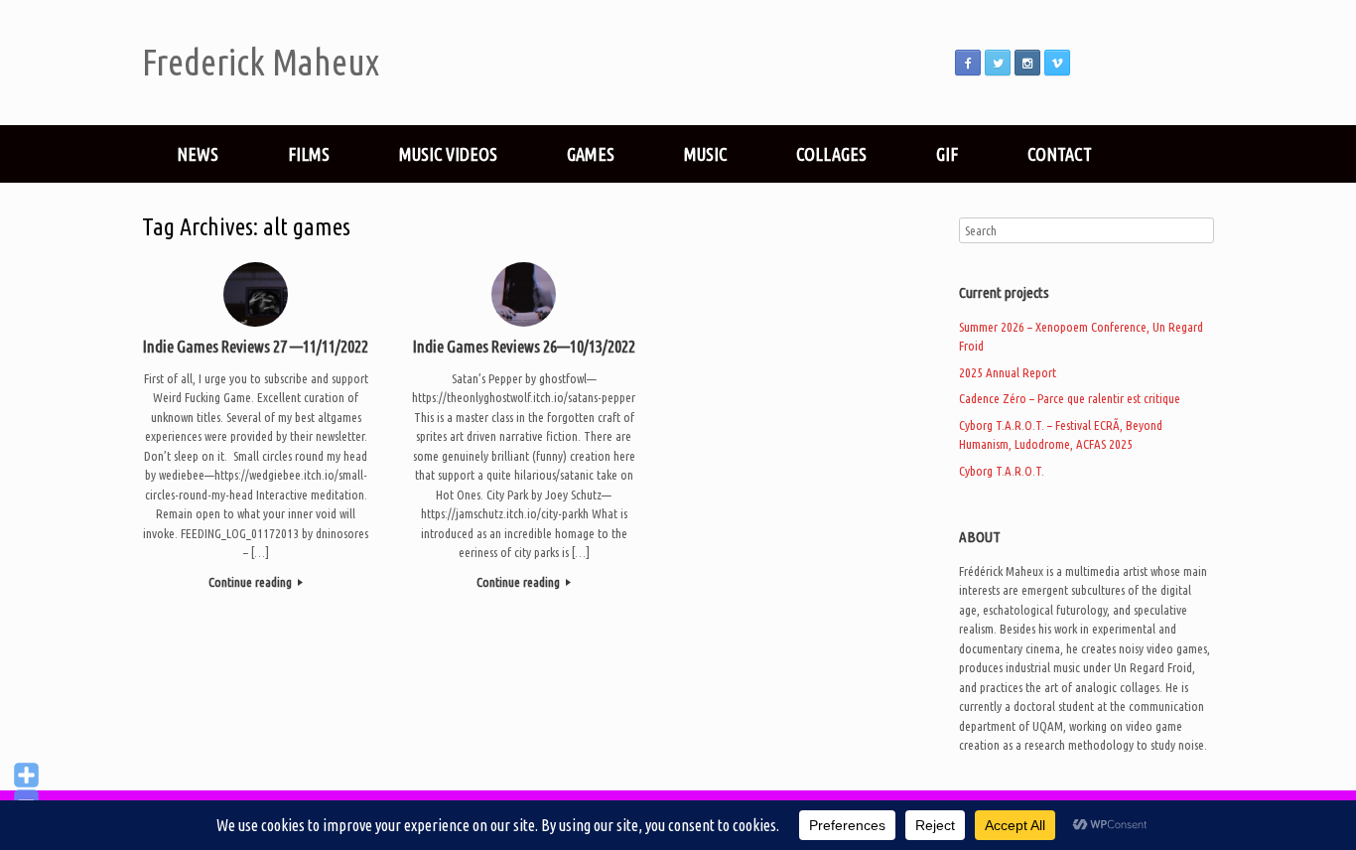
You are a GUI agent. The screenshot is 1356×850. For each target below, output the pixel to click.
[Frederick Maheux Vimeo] (1057, 62)
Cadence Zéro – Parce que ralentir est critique (1069, 398)
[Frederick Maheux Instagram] (1027, 62)
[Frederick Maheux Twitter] (998, 62)
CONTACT (1059, 154)
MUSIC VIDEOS (448, 154)
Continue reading (251, 582)
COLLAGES (831, 154)
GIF (947, 154)
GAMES (590, 154)
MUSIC (705, 154)
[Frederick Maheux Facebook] (968, 62)
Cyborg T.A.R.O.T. (1001, 471)
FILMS (309, 154)
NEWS (197, 154)
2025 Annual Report (1007, 372)
